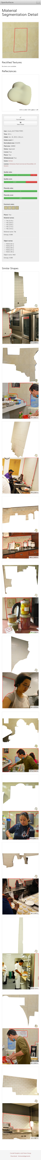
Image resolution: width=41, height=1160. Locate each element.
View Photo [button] (20, 124)
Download (14, 1156)
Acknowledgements (24, 1156)
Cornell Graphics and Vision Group (20, 1153)
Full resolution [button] (20, 119)
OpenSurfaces (7, 2)
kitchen (10, 161)
